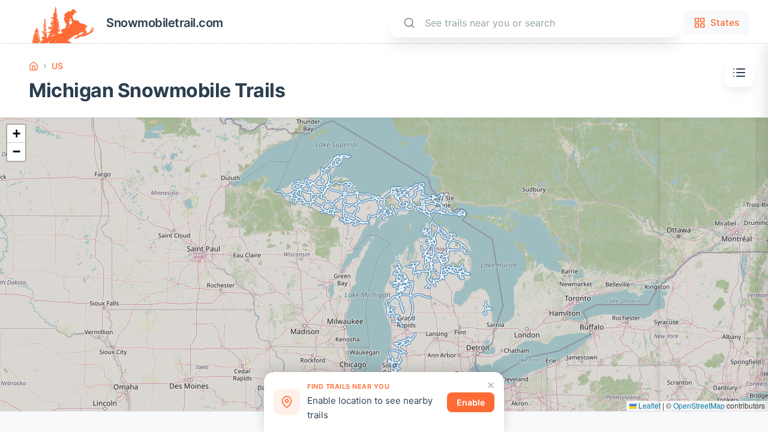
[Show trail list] (739, 72)
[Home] (33, 66)
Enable (471, 402)
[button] (16, 134)
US (57, 66)
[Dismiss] (490, 385)
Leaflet (649, 405)
